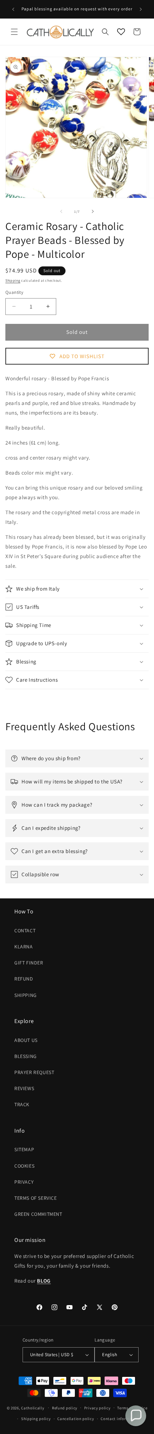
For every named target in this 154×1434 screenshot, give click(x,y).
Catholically (32, 1407)
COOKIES (24, 1166)
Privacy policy (97, 1407)
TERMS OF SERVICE (35, 1198)
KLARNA (23, 946)
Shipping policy (36, 1418)
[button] (14, 32)
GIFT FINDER (28, 962)
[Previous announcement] (13, 9)
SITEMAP (24, 1149)
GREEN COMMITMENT (38, 1214)
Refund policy (64, 1407)
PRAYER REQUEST (34, 1072)
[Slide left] (61, 211)
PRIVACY (24, 1182)
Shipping (12, 280)
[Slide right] (93, 211)
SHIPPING (25, 995)
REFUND (23, 979)
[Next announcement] (141, 9)
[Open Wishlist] (121, 32)
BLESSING (25, 1056)
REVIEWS (24, 1088)
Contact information (120, 1418)
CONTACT (24, 930)
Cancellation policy (75, 1418)
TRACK (21, 1104)
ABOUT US (26, 1040)
